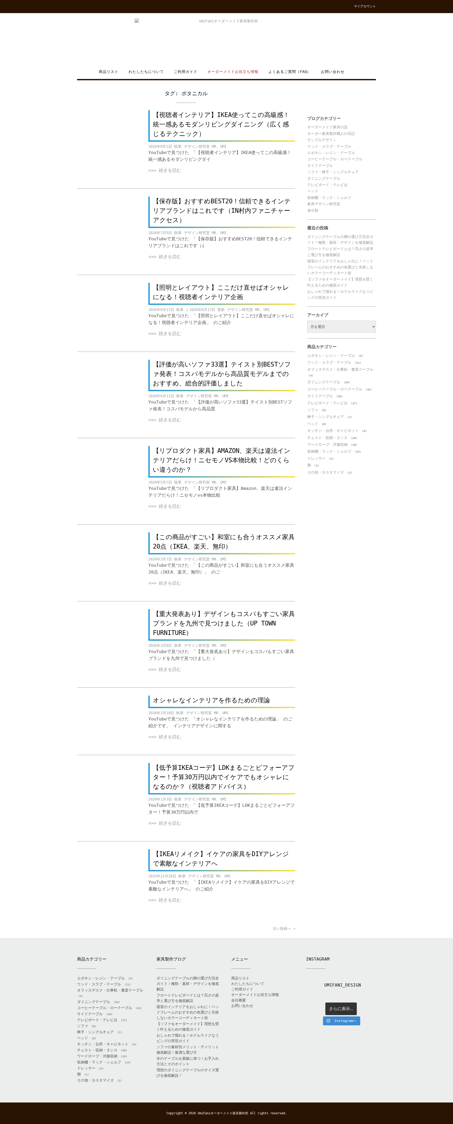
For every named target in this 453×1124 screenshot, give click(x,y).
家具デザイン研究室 (323, 204)
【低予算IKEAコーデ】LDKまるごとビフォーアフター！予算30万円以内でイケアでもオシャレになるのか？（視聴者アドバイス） (224, 777)
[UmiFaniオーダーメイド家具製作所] (226, 41)
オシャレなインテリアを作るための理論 (211, 700)
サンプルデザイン (322, 140)
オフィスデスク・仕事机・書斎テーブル (340, 369)
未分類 (312, 210)
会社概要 (238, 1000)
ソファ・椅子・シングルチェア (333, 172)
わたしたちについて (146, 72)
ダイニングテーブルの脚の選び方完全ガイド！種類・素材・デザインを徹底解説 (188, 983)
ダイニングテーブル (323, 178)
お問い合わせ (332, 72)
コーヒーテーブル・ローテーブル (334, 159)
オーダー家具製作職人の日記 (331, 133)
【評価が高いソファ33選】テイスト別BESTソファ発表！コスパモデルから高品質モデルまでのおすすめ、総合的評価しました (222, 374)
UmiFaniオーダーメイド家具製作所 (223, 1113)
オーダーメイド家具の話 (327, 127)
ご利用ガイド (185, 72)
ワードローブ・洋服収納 (327, 444)
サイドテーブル (320, 165)
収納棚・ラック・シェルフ (329, 197)
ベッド (312, 191)
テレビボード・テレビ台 (327, 185)
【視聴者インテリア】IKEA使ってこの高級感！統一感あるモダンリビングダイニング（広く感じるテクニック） (221, 124)
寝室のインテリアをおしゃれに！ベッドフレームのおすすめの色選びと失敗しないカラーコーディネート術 (340, 267)
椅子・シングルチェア (325, 417)
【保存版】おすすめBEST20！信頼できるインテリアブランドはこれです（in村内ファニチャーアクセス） (222, 211)
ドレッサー (316, 458)
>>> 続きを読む (164, 170)
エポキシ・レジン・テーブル (331, 153)
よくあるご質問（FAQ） (289, 72)
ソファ (312, 410)
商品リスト (108, 72)
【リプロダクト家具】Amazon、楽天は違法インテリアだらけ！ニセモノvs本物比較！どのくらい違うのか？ (221, 460)
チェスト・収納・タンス (327, 438)
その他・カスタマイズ (325, 472)
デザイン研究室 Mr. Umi (205, 146)
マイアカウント (365, 6)
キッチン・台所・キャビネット (333, 430)
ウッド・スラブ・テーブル (329, 146)
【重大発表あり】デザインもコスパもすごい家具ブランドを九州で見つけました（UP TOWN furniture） (224, 623)
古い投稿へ (284, 928)
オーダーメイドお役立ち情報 (232, 72)
